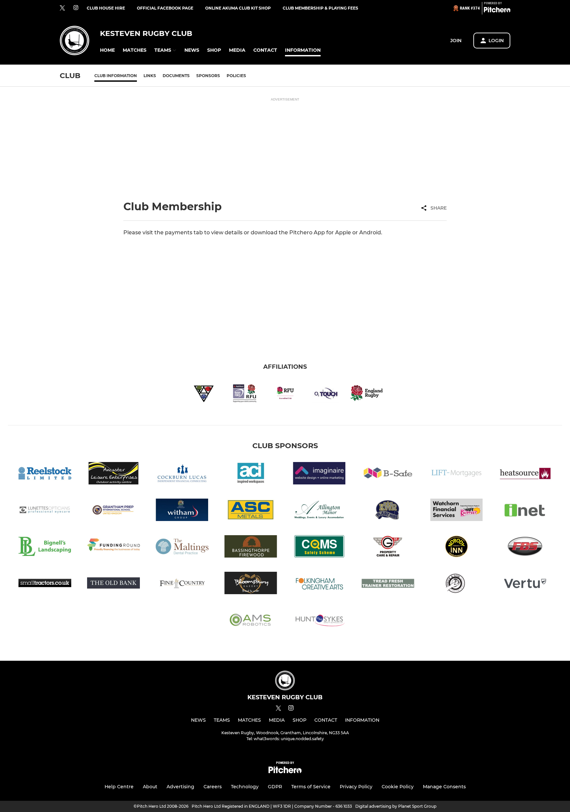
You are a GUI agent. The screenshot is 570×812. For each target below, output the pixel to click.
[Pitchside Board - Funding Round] (113, 547)
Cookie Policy (398, 787)
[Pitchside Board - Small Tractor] (44, 584)
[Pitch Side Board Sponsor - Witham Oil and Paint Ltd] (182, 511)
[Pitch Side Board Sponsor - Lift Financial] (456, 474)
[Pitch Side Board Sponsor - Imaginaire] (319, 474)
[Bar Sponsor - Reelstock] (44, 474)
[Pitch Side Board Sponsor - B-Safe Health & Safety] (388, 474)
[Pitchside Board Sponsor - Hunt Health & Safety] (319, 620)
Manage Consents (444, 787)
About (150, 787)
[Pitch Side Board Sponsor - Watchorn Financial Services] (456, 511)
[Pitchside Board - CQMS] (319, 547)
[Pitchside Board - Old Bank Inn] (113, 584)
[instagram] (76, 8)
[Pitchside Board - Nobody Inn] (456, 547)
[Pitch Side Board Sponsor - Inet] (525, 511)
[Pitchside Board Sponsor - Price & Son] (456, 584)
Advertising (180, 787)
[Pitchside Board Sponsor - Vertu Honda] (525, 584)
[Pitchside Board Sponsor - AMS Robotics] (250, 620)
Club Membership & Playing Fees (320, 8)
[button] (107, 50)
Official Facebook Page (165, 8)
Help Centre (119, 787)
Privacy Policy (356, 787)
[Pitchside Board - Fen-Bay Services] (525, 547)
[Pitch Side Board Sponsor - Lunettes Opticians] (44, 511)
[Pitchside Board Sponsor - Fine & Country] (182, 584)
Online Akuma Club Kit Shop (238, 8)
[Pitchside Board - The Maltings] (182, 547)
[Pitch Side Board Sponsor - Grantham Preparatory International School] (113, 511)
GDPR (275, 787)
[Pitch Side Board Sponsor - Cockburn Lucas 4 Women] (182, 474)
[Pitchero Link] (497, 11)
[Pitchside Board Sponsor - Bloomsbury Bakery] (250, 584)
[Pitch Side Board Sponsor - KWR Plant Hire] (388, 511)
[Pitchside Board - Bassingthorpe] (250, 547)
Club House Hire (106, 8)
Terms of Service (311, 787)
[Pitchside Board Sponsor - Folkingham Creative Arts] (319, 584)
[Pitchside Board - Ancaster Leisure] (113, 474)
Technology (245, 787)
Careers (213, 787)
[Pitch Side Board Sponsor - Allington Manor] (319, 511)
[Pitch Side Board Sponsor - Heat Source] (525, 474)
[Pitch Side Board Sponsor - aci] (250, 474)
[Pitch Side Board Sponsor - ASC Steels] (250, 511)
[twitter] (62, 8)
